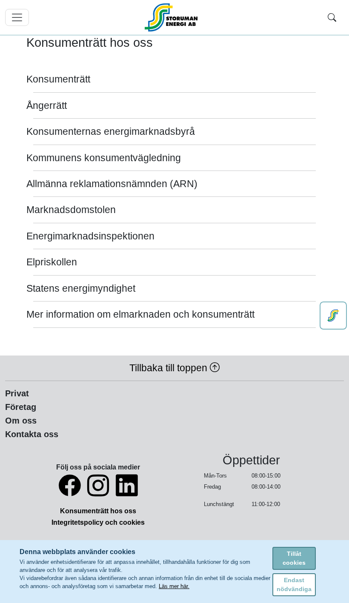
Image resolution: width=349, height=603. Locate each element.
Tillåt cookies (294, 558)
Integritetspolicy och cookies (98, 522)
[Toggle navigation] (17, 17)
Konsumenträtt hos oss (98, 511)
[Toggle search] (332, 17)
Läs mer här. (174, 586)
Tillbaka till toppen (169, 367)
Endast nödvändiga (294, 584)
